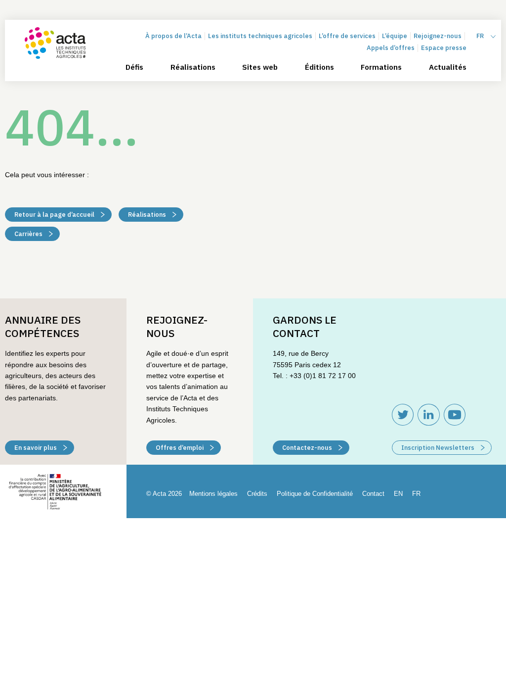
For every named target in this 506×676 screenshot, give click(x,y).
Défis (134, 67)
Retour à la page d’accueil (55, 214)
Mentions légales (213, 493)
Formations (381, 67)
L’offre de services (347, 36)
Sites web (260, 67)
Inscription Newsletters (438, 447)
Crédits (257, 493)
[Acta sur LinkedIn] (429, 415)
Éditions (319, 67)
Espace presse (443, 48)
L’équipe (394, 36)
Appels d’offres (391, 48)
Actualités (447, 67)
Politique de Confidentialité (315, 493)
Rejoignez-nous (438, 36)
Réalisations (192, 67)
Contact (373, 493)
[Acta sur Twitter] (403, 415)
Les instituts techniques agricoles (260, 36)
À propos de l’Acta (173, 36)
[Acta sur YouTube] (454, 415)
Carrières (29, 234)
